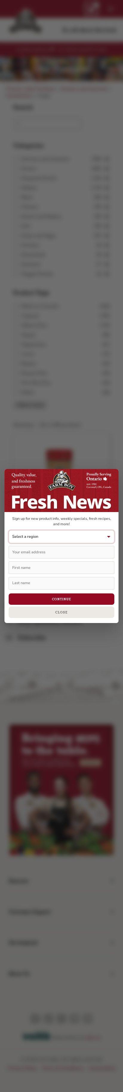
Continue (61, 599)
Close (61, 612)
